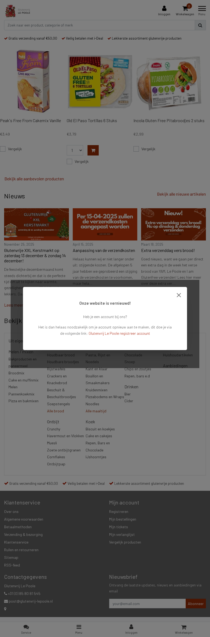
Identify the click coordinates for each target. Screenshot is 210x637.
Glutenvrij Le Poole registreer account (119, 333)
